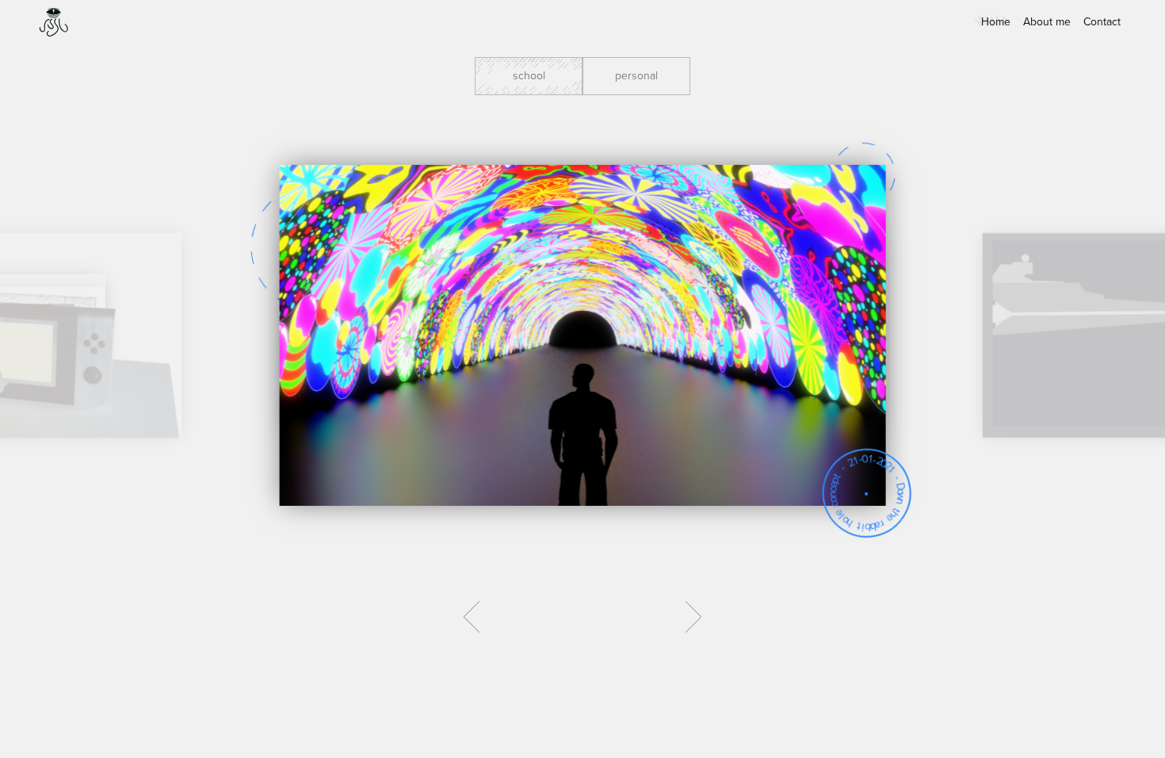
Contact (1102, 22)
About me (1047, 22)
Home (995, 22)
